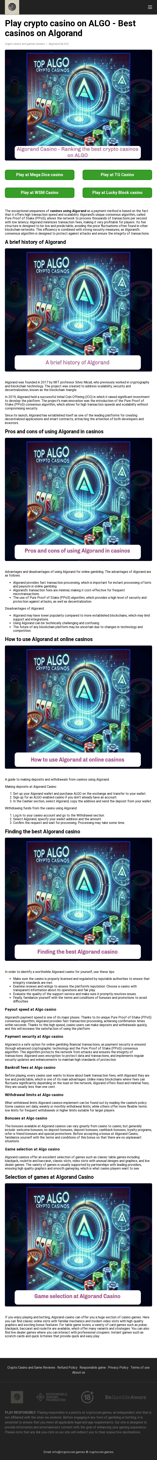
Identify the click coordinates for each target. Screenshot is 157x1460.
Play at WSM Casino (39, 192)
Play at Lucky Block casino (117, 192)
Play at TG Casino (117, 174)
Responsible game (93, 1367)
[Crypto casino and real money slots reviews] (12, 7)
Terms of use (140, 1367)
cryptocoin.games (101, 1452)
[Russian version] (142, 19)
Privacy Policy (118, 1367)
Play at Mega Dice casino (39, 174)
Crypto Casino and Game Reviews (31, 1367)
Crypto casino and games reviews (25, 43)
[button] (150, 7)
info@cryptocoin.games (68, 1452)
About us (78, 1372)
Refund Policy (67, 1367)
